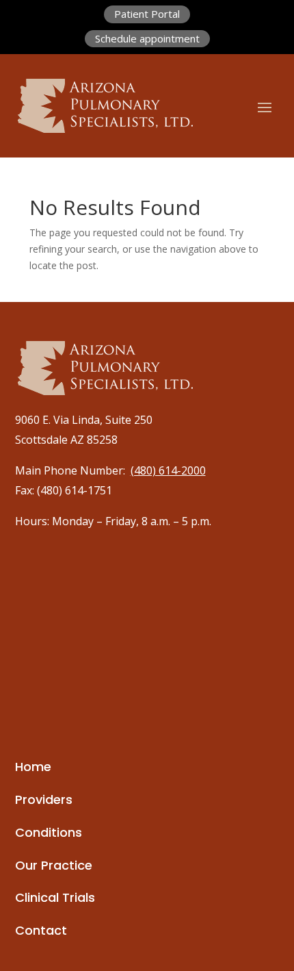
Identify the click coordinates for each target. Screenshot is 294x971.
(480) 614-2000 (168, 470)
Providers (43, 799)
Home (33, 766)
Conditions (48, 832)
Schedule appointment (147, 38)
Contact (41, 930)
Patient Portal (147, 14)
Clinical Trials (55, 897)
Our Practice (53, 865)
